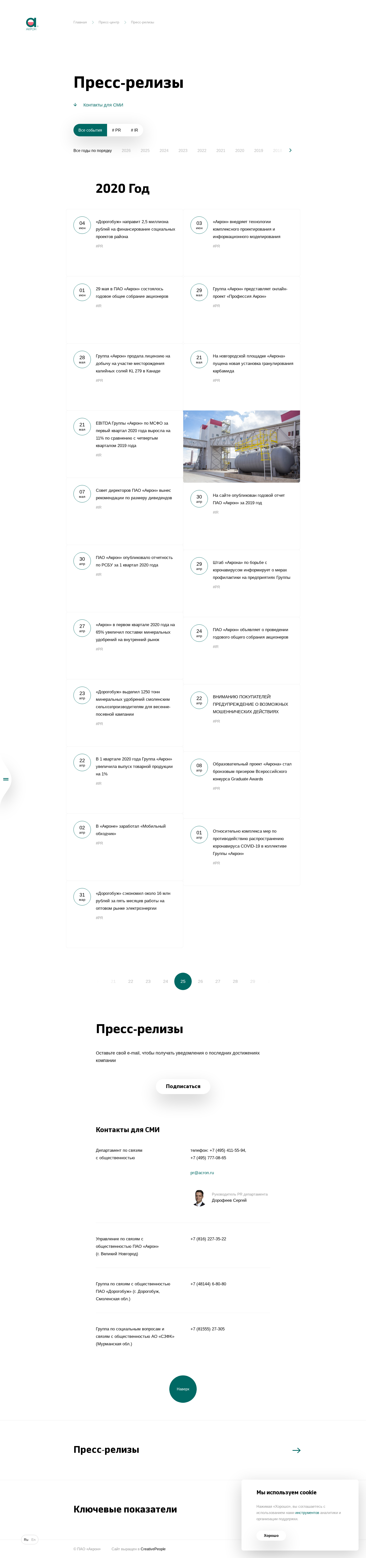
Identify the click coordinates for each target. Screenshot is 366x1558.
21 (113, 981)
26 (200, 981)
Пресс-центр (109, 22)
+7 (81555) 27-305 (207, 1329)
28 (235, 981)
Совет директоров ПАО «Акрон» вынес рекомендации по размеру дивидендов (124, 511)
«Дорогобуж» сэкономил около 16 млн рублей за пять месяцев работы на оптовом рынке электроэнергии (124, 914)
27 (217, 981)
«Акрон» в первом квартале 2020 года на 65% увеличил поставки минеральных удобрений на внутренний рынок (124, 645)
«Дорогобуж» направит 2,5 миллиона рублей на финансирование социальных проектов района (124, 242)
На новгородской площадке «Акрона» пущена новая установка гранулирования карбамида (241, 413)
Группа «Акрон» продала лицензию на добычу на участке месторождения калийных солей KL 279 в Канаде (124, 376)
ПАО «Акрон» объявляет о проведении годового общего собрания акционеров (241, 650)
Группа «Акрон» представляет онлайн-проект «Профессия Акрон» (241, 309)
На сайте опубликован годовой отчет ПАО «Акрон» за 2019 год (241, 516)
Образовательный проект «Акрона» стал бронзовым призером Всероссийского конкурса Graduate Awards (241, 784)
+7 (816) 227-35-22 (208, 1239)
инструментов (307, 1512)
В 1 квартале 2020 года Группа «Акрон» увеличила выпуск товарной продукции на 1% (124, 779)
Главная (80, 22)
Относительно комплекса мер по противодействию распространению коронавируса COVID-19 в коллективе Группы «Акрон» (241, 852)
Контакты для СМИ (103, 104)
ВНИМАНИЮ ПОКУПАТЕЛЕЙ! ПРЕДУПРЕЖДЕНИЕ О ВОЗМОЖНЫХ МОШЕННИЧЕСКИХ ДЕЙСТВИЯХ (241, 717)
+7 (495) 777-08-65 (208, 1158)
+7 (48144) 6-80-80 (208, 1284)
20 (95, 981)
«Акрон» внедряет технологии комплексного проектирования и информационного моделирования (241, 242)
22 (130, 981)
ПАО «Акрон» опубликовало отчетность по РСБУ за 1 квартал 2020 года (124, 578)
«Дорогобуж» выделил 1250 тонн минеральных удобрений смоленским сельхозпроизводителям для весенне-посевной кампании (124, 712)
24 (165, 981)
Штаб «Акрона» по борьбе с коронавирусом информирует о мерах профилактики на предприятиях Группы (241, 583)
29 (252, 981)
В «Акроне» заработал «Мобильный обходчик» (124, 847)
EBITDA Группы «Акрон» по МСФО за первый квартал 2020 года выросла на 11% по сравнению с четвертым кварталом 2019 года (124, 444)
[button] (286, 150)
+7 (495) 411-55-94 (227, 1150)
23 (148, 981)
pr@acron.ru (202, 1172)
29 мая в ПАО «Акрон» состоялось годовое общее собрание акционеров (124, 309)
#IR (99, 306)
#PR (99, 246)
